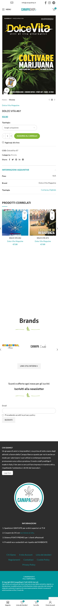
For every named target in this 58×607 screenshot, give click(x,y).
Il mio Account (26, 554)
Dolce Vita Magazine (10, 105)
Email (4, 405)
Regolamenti (14, 559)
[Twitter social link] (12, 159)
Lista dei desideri (43, 554)
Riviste (12, 100)
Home (4, 100)
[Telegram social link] (54, 2)
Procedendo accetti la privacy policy (19, 415)
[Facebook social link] (45, 2)
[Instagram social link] (49, 2)
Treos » (26, 590)
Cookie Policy (43, 559)
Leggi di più (7, 473)
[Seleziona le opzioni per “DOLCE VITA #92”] (24, 217)
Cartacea (45, 190)
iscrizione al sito (27, 533)
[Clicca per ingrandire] (6, 90)
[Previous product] (49, 99)
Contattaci (28, 559)
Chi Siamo (11, 554)
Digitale (52, 190)
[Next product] (54, 99)
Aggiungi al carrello (27, 136)
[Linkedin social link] (19, 159)
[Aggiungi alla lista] (24, 213)
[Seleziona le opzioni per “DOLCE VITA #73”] (52, 217)
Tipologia (6, 122)
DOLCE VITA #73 (43, 238)
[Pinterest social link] (16, 159)
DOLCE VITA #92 (15, 238)
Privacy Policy (28, 564)
